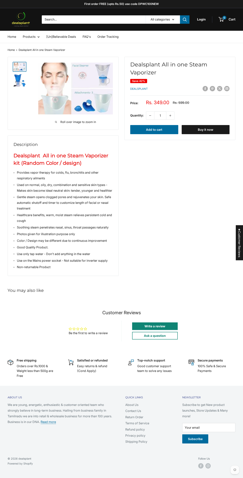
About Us (131, 405)
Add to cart (154, 130)
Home (12, 37)
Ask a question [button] (155, 336)
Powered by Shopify (20, 463)
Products (29, 37)
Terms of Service (137, 423)
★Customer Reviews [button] (239, 242)
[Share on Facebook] (205, 88)
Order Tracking (108, 37)
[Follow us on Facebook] (201, 466)
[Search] (184, 19)
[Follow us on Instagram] (208, 466)
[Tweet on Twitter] (219, 88)
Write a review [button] (154, 326)
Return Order (134, 417)
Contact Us (133, 411)
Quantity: (137, 115)
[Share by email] (227, 88)
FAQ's (87, 37)
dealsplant (139, 88)
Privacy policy (135, 435)
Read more (48, 422)
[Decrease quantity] (150, 116)
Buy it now (205, 130)
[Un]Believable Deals (61, 37)
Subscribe (195, 439)
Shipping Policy (136, 441)
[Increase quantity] (170, 116)
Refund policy (135, 429)
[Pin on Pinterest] (212, 88)
